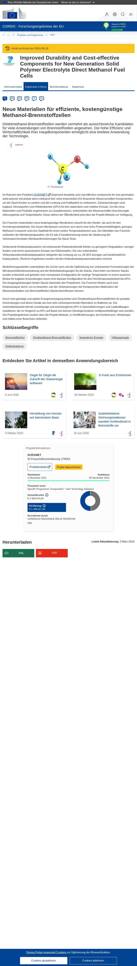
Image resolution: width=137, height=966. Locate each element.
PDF (54, 552)
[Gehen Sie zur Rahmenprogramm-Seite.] (9, 61)
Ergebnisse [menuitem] (78, 86)
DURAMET (41, 194)
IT (34, 98)
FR (27, 98)
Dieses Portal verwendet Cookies (46, 952)
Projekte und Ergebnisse (30, 35)
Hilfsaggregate (120, 337)
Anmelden (106, 14)
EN (12, 98)
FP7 (52, 35)
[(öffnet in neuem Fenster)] (14, 13)
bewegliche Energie (91, 337)
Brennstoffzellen (15, 337)
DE (5, 98)
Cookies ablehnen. (93, 960)
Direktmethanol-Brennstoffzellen (52, 337)
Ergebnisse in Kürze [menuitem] (35, 86)
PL (41, 98)
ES (19, 98)
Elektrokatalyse (15, 346)
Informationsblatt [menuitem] (13, 86)
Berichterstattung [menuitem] (59, 86)
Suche (122, 14)
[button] (114, 14)
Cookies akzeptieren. (43, 960)
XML (21, 553)
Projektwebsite (38, 468)
